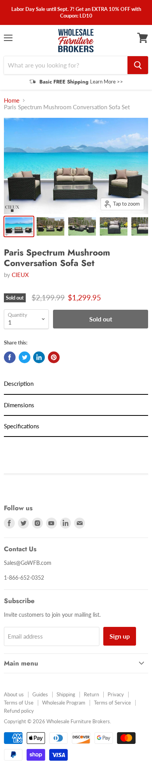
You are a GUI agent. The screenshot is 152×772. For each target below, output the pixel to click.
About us (14, 694)
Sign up (120, 636)
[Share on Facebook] (10, 357)
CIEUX (20, 274)
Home (11, 100)
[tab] (76, 383)
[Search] (137, 65)
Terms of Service (112, 702)
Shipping (66, 694)
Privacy (116, 694)
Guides (40, 694)
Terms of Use (19, 702)
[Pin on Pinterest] (54, 357)
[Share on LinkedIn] (39, 357)
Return (91, 694)
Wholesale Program (63, 702)
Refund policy (19, 711)
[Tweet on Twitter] (24, 357)
